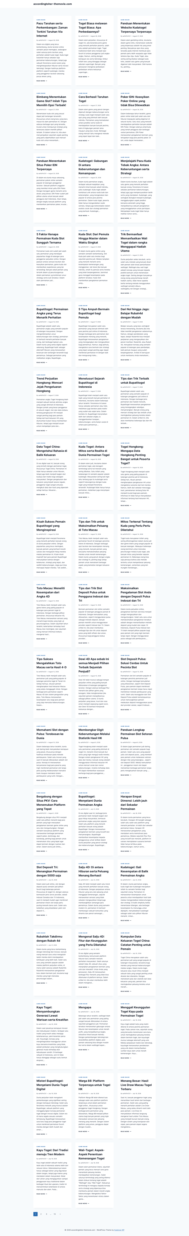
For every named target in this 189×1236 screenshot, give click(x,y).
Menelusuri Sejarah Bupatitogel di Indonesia (92, 382)
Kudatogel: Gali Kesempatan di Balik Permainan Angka (134, 871)
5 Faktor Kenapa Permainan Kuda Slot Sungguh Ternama (50, 238)
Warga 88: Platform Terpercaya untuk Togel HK (94, 1085)
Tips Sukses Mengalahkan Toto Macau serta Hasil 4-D (52, 663)
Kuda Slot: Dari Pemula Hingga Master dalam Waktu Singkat (94, 238)
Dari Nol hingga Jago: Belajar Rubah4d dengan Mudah (135, 313)
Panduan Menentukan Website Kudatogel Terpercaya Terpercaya (136, 27)
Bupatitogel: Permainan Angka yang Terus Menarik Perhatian (52, 313)
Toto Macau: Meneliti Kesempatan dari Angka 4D (51, 592)
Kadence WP (119, 1230)
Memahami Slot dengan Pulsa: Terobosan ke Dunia (52, 734)
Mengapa (85, 1007)
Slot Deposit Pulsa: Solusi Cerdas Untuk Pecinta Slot (134, 663)
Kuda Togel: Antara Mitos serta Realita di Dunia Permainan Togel (94, 451)
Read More (42, 81)
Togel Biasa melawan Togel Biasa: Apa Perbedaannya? (93, 27)
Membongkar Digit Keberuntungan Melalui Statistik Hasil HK (94, 734)
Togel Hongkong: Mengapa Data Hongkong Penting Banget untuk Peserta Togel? (135, 455)
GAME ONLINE (41, 20)
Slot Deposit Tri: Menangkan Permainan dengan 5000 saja (52, 871)
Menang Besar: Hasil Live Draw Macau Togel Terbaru (136, 1085)
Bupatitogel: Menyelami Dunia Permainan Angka (90, 800)
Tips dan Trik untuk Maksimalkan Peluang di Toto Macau (93, 526)
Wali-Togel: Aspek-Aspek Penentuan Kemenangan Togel (91, 1154)
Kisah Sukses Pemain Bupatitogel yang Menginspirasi (51, 526)
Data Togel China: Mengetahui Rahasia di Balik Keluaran (52, 451)
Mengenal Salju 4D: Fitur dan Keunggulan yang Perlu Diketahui (93, 940)
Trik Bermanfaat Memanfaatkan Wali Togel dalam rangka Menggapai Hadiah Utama (134, 242)
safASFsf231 (42, 40)
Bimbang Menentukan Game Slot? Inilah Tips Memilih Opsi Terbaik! (52, 101)
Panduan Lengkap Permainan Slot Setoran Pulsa (136, 734)
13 (55, 1214)
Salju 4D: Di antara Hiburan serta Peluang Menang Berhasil (94, 871)
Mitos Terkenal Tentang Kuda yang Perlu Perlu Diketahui (136, 526)
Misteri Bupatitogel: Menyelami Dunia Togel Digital (52, 1085)
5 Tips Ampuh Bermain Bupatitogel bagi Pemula (94, 313)
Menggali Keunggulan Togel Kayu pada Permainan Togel (135, 1011)
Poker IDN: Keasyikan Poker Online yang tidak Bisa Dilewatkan (135, 101)
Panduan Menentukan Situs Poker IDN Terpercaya (51, 165)
